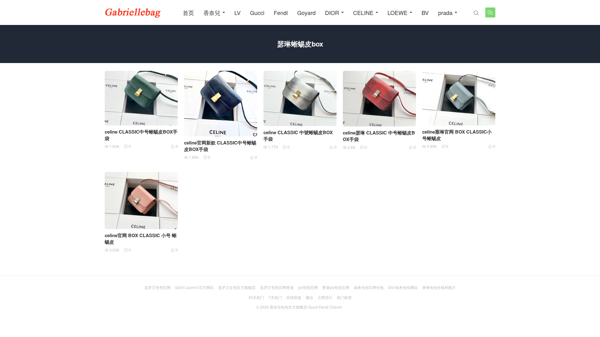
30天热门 (256, 297)
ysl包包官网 (308, 287)
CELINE (363, 12)
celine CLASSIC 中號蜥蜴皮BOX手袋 (298, 135)
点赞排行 (325, 297)
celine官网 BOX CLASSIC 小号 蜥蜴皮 (141, 238)
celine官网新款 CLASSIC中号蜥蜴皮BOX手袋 (220, 146)
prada (445, 12)
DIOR (332, 12)
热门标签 (344, 297)
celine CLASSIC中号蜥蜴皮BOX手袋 (141, 135)
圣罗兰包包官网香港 (277, 287)
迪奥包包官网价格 (369, 287)
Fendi (281, 12)
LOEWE (398, 12)
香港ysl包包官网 (335, 287)
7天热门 (275, 297)
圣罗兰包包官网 (157, 287)
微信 (309, 297)
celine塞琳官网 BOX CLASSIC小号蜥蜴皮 (457, 135)
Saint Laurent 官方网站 (194, 287)
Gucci (257, 12)
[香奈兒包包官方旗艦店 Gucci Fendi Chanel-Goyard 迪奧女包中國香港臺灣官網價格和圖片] (133, 12)
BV (425, 12)
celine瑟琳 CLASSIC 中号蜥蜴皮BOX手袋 (379, 136)
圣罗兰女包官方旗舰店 (237, 287)
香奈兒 (211, 12)
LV (237, 12)
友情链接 (293, 297)
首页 (188, 12)
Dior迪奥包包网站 (403, 287)
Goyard (306, 12)
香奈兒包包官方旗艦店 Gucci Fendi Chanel (306, 307)
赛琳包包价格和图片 (439, 287)
